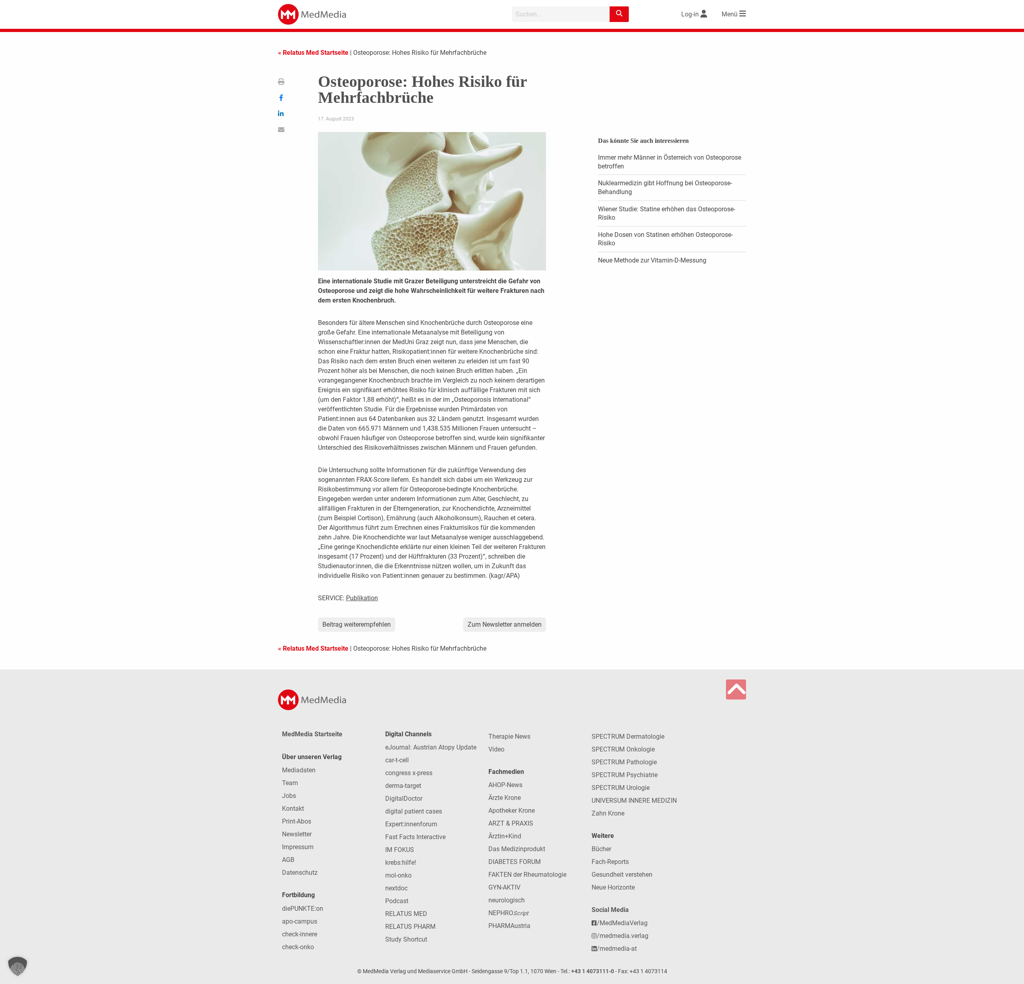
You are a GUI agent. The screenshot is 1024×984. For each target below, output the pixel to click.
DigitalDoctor (403, 798)
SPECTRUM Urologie (621, 788)
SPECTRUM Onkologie (623, 749)
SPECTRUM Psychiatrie (625, 775)
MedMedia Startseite (312, 734)
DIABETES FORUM (514, 862)
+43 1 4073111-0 (592, 971)
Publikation (362, 598)
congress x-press (408, 773)
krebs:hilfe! (400, 862)
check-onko (298, 947)
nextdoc (396, 888)
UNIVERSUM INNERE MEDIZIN (634, 800)
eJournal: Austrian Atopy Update (430, 747)
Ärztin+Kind (504, 836)
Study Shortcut (406, 939)
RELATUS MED (406, 914)
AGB (288, 860)
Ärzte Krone (504, 798)
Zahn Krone (608, 813)
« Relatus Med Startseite (313, 52)
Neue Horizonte (613, 887)
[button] (17, 966)
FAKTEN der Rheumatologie (527, 874)
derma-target (403, 786)
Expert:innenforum (411, 824)
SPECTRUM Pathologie (624, 762)
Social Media (610, 910)
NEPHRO (508, 913)
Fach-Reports (610, 862)
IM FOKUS (399, 850)
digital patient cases (413, 811)
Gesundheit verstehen (622, 874)
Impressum (298, 847)
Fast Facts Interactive (415, 837)
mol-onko (398, 875)
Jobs (289, 796)
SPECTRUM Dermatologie (628, 736)
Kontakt (293, 808)
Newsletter (297, 834)
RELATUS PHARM (410, 926)
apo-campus (299, 921)
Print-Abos (296, 821)
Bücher (601, 849)
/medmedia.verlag (622, 936)
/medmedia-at (617, 948)
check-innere (299, 934)
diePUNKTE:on (302, 908)
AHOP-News (505, 785)
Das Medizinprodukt (516, 849)
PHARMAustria (509, 926)
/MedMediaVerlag (622, 923)
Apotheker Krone (511, 810)
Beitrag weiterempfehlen (356, 624)
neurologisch (506, 900)
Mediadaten (299, 770)
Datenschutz (300, 872)
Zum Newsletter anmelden (505, 624)
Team (290, 783)
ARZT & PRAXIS (510, 823)
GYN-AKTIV (504, 887)
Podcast (396, 901)
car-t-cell (397, 760)
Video (496, 749)
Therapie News (509, 736)
